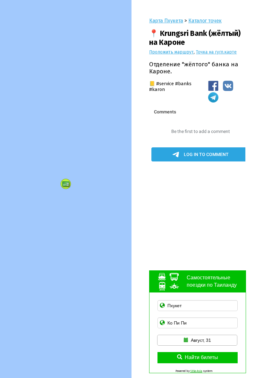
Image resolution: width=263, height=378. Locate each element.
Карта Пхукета (166, 21)
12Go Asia (196, 371)
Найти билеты (201, 357)
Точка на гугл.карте (216, 52)
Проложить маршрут (171, 52)
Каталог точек (205, 21)
